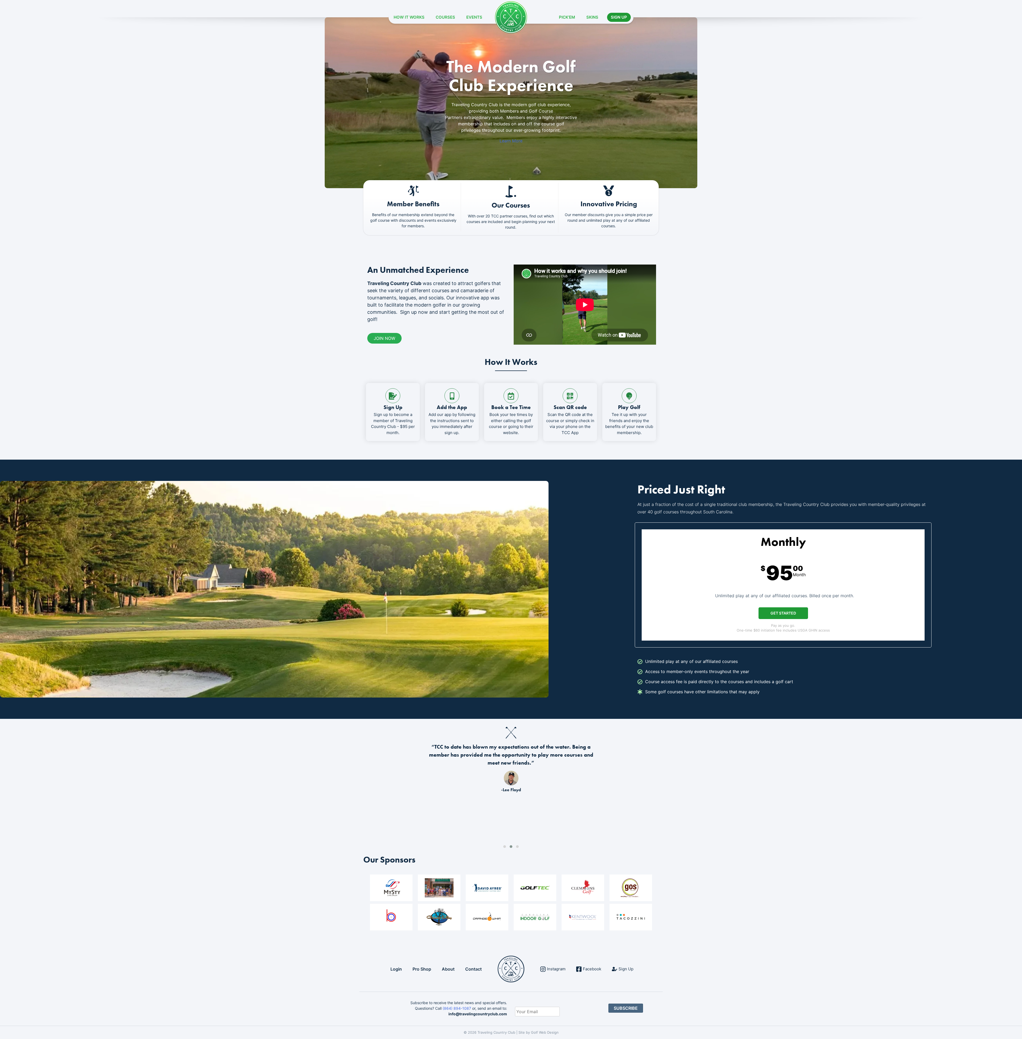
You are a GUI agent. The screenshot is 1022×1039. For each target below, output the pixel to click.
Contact (473, 969)
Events (474, 17)
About (448, 969)
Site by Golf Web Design (538, 1032)
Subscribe (626, 1008)
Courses (445, 17)
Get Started (783, 613)
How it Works (409, 17)
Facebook (592, 968)
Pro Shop (422, 969)
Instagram (556, 968)
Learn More (511, 140)
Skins (592, 17)
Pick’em (567, 17)
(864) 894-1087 (457, 1008)
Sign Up (619, 17)
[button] (504, 846)
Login (396, 969)
